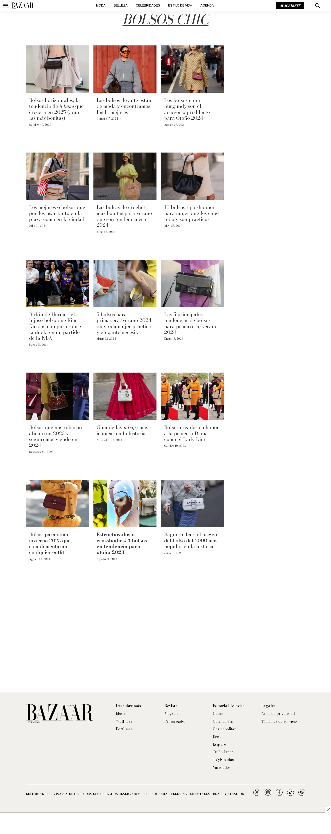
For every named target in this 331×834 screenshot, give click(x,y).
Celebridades (148, 5)
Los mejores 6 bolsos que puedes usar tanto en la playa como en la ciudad (57, 213)
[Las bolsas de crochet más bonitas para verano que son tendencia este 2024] (124, 176)
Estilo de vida (180, 5)
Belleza (121, 5)
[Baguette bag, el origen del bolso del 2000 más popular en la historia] (192, 503)
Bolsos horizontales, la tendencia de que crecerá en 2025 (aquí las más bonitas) (56, 109)
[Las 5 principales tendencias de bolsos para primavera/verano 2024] (192, 283)
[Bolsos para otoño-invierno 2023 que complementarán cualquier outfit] (57, 503)
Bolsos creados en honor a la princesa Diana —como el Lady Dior (191, 433)
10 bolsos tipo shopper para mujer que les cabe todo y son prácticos (191, 213)
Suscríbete (290, 5)
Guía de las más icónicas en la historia (122, 430)
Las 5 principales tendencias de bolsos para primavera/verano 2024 (191, 323)
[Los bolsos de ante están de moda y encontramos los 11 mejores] (124, 69)
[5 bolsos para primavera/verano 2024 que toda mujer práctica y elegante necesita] (124, 283)
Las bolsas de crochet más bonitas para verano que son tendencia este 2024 (124, 216)
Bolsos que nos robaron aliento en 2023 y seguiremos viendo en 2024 (55, 436)
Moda (101, 5)
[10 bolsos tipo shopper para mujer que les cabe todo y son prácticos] (192, 176)
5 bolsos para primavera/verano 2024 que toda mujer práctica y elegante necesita (124, 323)
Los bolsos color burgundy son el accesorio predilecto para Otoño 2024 (187, 109)
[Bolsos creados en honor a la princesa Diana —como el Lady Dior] (192, 396)
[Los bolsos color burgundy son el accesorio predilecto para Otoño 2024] (192, 69)
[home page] (22, 5)
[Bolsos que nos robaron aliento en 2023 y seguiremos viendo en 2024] (57, 396)
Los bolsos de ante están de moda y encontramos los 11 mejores (124, 106)
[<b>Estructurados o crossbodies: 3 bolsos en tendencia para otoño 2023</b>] (124, 503)
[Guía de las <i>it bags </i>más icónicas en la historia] (124, 396)
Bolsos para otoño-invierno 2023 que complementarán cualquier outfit (50, 543)
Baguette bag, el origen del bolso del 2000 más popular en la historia (190, 540)
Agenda (207, 5)
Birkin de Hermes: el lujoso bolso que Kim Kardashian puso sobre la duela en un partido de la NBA (55, 326)
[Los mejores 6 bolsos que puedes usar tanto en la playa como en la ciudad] (57, 176)
